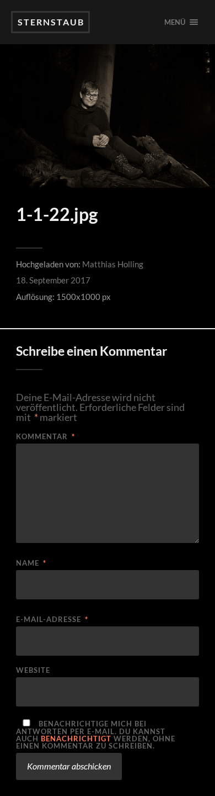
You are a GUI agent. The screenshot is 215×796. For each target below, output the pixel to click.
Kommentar (45, 436)
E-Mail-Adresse (52, 619)
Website (33, 670)
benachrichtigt (76, 738)
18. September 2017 (53, 280)
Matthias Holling (112, 264)
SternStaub (51, 22)
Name (31, 563)
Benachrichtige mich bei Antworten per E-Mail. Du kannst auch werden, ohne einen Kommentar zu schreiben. (95, 734)
